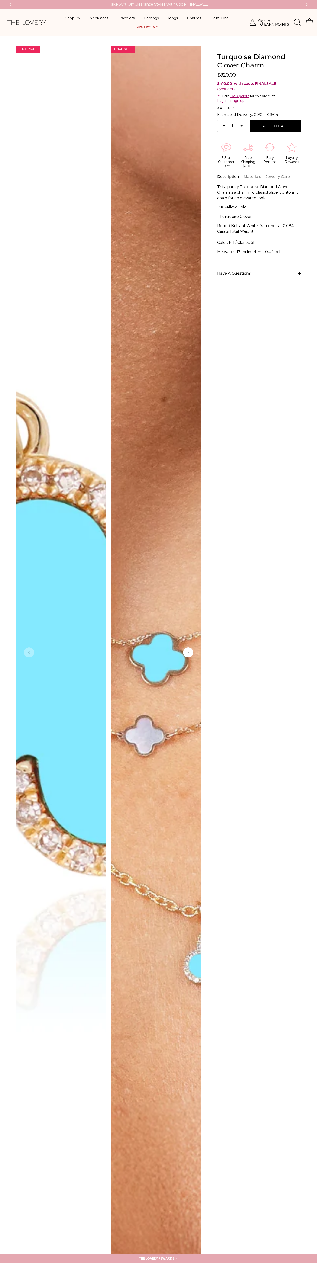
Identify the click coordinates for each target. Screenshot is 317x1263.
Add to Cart (275, 126)
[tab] (230, 177)
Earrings (151, 18)
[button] (158, 1258)
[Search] (297, 22)
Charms (194, 18)
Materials (252, 176)
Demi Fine (219, 18)
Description (228, 176)
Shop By (72, 18)
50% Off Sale (147, 27)
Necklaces (99, 18)
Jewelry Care (278, 176)
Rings (173, 18)
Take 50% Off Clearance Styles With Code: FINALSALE (158, 4)
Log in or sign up (230, 101)
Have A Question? (234, 273)
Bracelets (126, 18)
